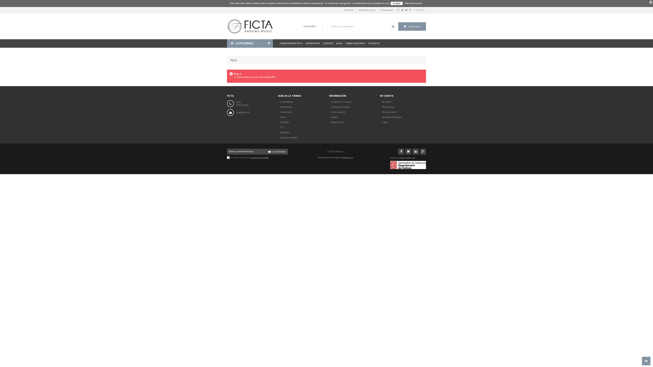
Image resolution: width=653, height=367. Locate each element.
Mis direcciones (389, 112)
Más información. (414, 3)
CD (281, 127)
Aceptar (396, 3)
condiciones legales (259, 157)
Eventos (328, 43)
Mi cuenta (349, 10)
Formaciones (286, 112)
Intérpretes (313, 43)
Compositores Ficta (291, 43)
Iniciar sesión (387, 10)
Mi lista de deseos (367, 10)
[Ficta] (250, 26)
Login (385, 122)
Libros (283, 117)
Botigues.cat (348, 157)
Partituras (284, 122)
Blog (339, 43)
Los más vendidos (288, 137)
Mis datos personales (392, 117)
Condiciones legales (340, 107)
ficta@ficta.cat (242, 112)
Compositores (286, 102)
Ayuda (334, 117)
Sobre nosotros (355, 43)
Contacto (373, 43)
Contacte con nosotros (341, 102)
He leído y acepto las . (249, 157)
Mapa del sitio (337, 122)
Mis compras (388, 107)
